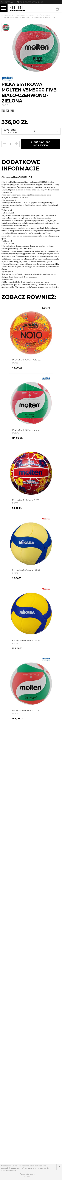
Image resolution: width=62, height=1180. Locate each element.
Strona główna (8, 15)
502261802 (9, 2)
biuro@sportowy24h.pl (32, 2)
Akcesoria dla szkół (25, 15)
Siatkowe (45, 15)
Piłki (38, 15)
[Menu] (4, 8)
